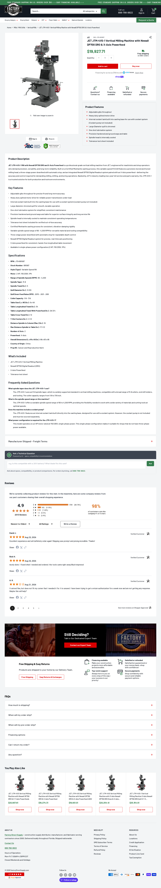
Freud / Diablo (53, 20)
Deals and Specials (77, 20)
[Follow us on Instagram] (65, 874)
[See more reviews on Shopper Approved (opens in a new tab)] (25, 547)
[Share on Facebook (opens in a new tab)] (17, 547)
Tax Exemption (135, 857)
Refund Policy (99, 850)
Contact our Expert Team (80, 645)
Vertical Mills (32, 27)
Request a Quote (146, 20)
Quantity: (91, 58)
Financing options (16, 734)
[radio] (58, 504)
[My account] (141, 10)
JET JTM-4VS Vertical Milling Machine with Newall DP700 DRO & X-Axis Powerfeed (50, 796)
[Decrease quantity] (98, 57)
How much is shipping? (19, 705)
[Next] (156, 794)
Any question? (15, 754)
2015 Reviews (23, 515)
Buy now (136, 66)
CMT (43, 20)
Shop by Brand (24, 20)
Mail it (34, 139)
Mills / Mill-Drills (19, 27)
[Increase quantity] (111, 57)
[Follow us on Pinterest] (70, 874)
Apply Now (139, 73)
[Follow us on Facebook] (61, 874)
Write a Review (70, 524)
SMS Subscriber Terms (103, 842)
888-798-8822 (125, 11)
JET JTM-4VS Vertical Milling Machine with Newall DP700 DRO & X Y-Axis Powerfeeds (19, 796)
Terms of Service (101, 846)
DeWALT (64, 20)
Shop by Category (10, 20)
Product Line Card (136, 854)
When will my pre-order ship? (22, 725)
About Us (133, 835)
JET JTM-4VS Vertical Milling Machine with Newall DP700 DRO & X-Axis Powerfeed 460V (80, 796)
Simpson (34, 20)
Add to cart (102, 66)
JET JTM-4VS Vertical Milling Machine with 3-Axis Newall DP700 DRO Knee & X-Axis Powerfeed (110, 796)
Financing (133, 846)
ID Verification (135, 850)
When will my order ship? (20, 715)
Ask (150, 464)
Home (9, 27)
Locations (88, 20)
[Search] (104, 11)
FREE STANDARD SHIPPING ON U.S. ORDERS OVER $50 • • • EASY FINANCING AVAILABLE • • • (45, 2)
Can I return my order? (18, 744)
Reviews (97, 854)
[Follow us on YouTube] (74, 874)
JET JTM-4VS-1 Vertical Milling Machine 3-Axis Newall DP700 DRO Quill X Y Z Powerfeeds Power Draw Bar (141, 796)
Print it (51, 139)
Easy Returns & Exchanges (51, 677)
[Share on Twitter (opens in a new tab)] (21, 547)
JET (88, 37)
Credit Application (136, 842)
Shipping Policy (100, 838)
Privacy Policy (99, 835)
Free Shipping (27, 677)
